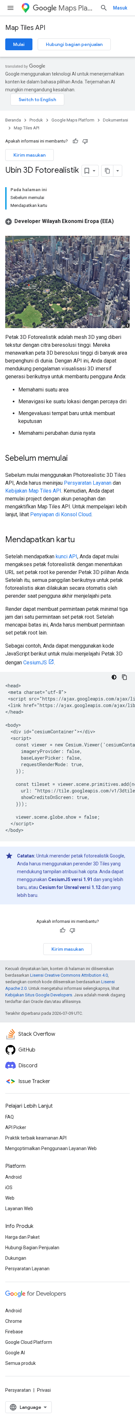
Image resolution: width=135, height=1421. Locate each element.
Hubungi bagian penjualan (74, 44)
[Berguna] (75, 141)
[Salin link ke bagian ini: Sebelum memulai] (74, 458)
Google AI (15, 1352)
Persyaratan (18, 1390)
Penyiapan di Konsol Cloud (60, 514)
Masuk (120, 8)
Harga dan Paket (22, 1237)
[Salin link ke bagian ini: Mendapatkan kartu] (81, 540)
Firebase (14, 1331)
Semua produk (20, 1363)
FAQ (9, 1117)
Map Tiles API (25, 28)
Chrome (13, 1321)
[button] (59, 221)
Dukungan (15, 1258)
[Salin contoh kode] (124, 677)
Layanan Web (19, 1208)
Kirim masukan (29, 155)
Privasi (44, 1390)
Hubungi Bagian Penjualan (32, 1247)
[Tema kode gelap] (114, 677)
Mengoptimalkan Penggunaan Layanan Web (51, 1148)
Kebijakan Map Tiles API (33, 491)
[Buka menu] (10, 8)
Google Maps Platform (72, 120)
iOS (8, 1187)
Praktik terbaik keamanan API (36, 1138)
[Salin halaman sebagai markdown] (107, 170)
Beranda (13, 120)
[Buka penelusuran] (104, 8)
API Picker (15, 1127)
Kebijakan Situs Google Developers (38, 994)
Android (13, 1177)
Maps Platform (76, 8)
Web (9, 1198)
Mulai (19, 44)
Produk (36, 120)
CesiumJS (35, 662)
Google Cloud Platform (28, 1342)
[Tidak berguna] (85, 141)
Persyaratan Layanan (87, 483)
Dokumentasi (115, 120)
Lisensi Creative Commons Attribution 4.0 (69, 975)
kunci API (66, 556)
